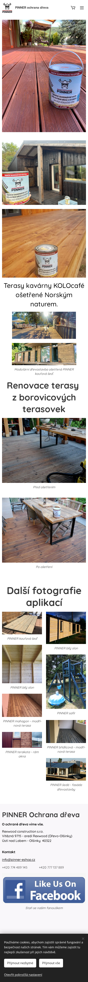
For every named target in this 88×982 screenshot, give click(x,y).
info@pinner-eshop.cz (18, 859)
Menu (82, 7)
